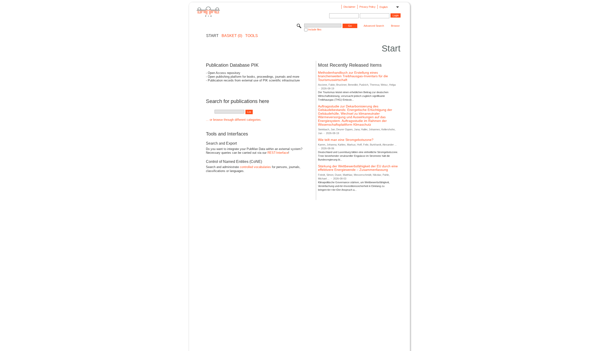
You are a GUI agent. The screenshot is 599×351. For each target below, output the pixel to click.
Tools (251, 36)
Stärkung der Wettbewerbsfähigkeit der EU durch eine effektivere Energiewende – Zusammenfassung (358, 168)
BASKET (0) (232, 36)
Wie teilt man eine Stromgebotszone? (345, 140)
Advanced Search (374, 25)
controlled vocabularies (255, 167)
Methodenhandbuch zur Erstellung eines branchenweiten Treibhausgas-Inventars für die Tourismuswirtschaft (353, 76)
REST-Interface (277, 152)
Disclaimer (349, 6)
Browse (395, 25)
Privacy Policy (367, 6)
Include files (314, 29)
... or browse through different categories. (234, 119)
